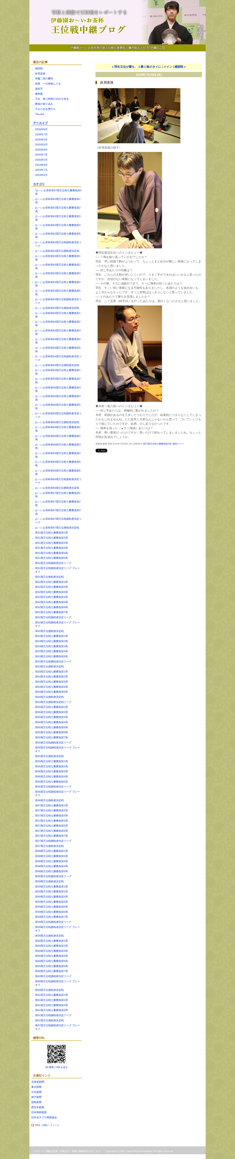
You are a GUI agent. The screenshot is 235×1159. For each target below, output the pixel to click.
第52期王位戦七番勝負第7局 (51, 612)
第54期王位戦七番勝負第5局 (51, 691)
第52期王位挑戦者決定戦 (49, 631)
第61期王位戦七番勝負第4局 (51, 1010)
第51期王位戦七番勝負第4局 (51, 547)
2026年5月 (41, 139)
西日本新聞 (37, 1107)
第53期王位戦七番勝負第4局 (51, 651)
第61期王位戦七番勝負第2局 (51, 1000)
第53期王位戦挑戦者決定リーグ (53, 661)
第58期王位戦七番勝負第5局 (51, 871)
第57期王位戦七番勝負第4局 (51, 820)
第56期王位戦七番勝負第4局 (51, 776)
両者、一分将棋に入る (48, 83)
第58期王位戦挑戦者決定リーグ (53, 876)
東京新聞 (36, 1086)
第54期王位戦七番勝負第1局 (51, 671)
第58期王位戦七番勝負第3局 (51, 861)
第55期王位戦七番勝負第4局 (51, 722)
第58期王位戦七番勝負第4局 (51, 866)
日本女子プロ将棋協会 (44, 1117)
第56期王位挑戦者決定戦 (49, 800)
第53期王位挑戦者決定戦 (49, 666)
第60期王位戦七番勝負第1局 (51, 940)
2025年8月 (41, 149)
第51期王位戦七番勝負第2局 (51, 537)
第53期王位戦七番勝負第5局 (51, 656)
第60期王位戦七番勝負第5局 (51, 960)
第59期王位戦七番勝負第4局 (51, 901)
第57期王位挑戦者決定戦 (49, 845)
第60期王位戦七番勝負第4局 (51, 955)
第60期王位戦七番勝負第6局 (51, 966)
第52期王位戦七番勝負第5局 (51, 602)
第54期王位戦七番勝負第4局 (51, 686)
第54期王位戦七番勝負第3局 (51, 681)
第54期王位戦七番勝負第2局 (51, 676)
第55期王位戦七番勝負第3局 (51, 717)
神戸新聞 (36, 1097)
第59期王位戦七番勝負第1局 (51, 886)
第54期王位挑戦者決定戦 (49, 696)
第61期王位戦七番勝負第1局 (51, 994)
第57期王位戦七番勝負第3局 (51, 815)
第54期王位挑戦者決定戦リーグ (53, 702)
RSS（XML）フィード (47, 1125)
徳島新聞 (36, 1102)
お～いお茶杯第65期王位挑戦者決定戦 (57, 422)
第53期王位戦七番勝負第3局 (51, 646)
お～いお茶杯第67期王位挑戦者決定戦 (57, 527)
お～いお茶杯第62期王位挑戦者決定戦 (57, 250)
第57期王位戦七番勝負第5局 (51, 825)
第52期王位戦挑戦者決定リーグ (53, 617)
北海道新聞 (37, 1081)
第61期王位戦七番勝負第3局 (51, 1005)
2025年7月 (41, 154)
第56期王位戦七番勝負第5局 (51, 781)
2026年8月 (41, 129)
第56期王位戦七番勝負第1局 (51, 761)
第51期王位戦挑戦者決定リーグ (53, 563)
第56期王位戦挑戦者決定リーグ (53, 786)
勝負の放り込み (44, 103)
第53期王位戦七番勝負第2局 (51, 641)
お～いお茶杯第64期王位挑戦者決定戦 (57, 365)
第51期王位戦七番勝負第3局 (51, 542)
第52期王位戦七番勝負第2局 (51, 586)
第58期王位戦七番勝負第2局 (51, 856)
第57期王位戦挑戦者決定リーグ (53, 840)
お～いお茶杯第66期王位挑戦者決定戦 (57, 487)
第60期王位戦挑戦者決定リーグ (53, 976)
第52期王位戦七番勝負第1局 (51, 581)
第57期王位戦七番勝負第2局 (51, 810)
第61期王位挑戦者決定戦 (49, 1020)
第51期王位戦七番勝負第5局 (51, 552)
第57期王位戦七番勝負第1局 (51, 805)
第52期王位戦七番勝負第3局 (51, 592)
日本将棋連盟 (39, 1112)
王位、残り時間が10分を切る (52, 98)
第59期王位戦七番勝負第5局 (51, 906)
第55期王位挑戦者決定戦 (49, 756)
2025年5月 (41, 159)
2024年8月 (41, 164)
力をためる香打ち (45, 108)
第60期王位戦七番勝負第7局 (51, 971)
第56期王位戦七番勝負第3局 (51, 771)
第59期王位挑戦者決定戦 (49, 935)
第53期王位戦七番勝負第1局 (51, 636)
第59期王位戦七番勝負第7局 (51, 916)
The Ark (39, 114)
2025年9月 (41, 144)
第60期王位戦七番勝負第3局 (51, 950)
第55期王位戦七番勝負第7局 (51, 737)
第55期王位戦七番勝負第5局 (51, 727)
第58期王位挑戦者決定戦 (49, 881)
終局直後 (40, 73)
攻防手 (39, 88)
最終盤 (39, 93)
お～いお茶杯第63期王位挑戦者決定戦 (57, 307)
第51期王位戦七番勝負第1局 (51, 532)
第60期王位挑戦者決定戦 (49, 989)
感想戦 (39, 68)
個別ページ (178, 444)
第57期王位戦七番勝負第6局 (51, 830)
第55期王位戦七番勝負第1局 (51, 706)
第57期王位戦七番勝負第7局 (51, 835)
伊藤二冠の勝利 (44, 78)
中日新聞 (36, 1092)
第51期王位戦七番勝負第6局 (51, 557)
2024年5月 (41, 174)
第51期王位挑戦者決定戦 (49, 576)
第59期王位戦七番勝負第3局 (51, 896)
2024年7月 (41, 169)
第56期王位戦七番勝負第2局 (51, 766)
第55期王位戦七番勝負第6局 (51, 732)
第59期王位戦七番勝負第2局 (51, 891)
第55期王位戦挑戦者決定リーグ (53, 742)
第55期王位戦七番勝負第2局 (51, 712)
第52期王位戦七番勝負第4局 (51, 596)
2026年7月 (41, 134)
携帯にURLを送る (58, 1067)
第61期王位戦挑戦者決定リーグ (53, 1015)
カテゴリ (39, 184)
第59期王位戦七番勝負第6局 (51, 911)
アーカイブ (40, 123)
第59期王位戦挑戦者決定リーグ (53, 921)
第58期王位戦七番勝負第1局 (51, 850)
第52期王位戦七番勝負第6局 (51, 607)
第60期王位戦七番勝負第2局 (51, 945)
